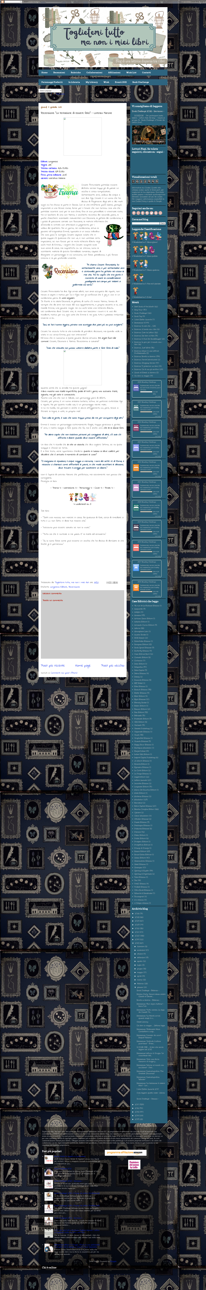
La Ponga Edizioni (141, 774)
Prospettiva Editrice (142, 845)
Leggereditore (139, 777)
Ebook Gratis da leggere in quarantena (69, 1156)
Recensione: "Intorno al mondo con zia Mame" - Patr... (150, 1066)
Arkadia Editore (140, 622)
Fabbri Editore (140, 706)
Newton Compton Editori (144, 809)
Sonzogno (138, 867)
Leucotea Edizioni (141, 783)
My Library (92, 82)
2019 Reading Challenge (147, 521)
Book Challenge (140, 82)
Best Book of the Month (144, 306)
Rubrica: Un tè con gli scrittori (146, 369)
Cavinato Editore (141, 657)
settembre (141, 957)
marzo (140, 980)
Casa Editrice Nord (141, 654)
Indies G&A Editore (141, 754)
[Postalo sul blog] (110, 582)
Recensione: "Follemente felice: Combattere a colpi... (148, 1030)
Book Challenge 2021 (63, 1169)
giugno (140, 969)
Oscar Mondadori (141, 816)
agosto (140, 961)
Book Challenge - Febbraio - (148, 990)
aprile (139, 976)
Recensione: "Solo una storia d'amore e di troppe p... (148, 1060)
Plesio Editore (139, 835)
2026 (137, 913)
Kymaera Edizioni (141, 767)
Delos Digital (139, 670)
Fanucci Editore (140, 709)
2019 (137, 939)
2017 (137, 1104)
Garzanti (137, 725)
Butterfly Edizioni (141, 651)
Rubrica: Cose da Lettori (144, 332)
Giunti (136, 735)
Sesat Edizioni (140, 864)
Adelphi (137, 612)
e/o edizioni (139, 900)
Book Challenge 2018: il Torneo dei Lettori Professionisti (77, 1193)
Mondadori (138, 800)
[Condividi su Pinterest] (117, 582)
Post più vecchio (112, 665)
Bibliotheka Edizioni (142, 641)
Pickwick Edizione (141, 829)
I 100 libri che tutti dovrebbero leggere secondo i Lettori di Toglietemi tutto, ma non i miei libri (77, 1231)
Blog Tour (138, 310)
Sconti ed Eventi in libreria (145, 372)
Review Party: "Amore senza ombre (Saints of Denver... (151, 995)
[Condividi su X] (112, 582)
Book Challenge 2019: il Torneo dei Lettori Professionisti (77, 1205)
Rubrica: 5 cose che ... (143, 326)
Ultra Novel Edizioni (142, 890)
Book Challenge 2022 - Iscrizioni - (68, 1218)
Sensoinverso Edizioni (143, 861)
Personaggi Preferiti (52, 82)
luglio (139, 965)
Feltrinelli (138, 715)
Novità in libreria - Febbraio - (148, 1000)
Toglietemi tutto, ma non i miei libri (150, 385)
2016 (137, 1108)
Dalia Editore (139, 664)
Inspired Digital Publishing (144, 757)
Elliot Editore (139, 696)
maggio (140, 972)
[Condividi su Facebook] (114, 582)
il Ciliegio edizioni (141, 903)
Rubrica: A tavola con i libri (145, 329)
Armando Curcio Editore (144, 625)
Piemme (137, 832)
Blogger (113, 1261)
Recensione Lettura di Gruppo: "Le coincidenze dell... (150, 1054)
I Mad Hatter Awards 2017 (148, 1089)
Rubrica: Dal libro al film (144, 336)
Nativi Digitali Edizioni (143, 806)
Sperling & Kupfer (141, 871)
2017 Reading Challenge (147, 561)
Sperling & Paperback (143, 874)
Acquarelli (138, 609)
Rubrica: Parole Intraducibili (145, 360)
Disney (137, 677)
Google (159, 201)
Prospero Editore (141, 841)
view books (157, 396)
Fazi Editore (139, 712)
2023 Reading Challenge (147, 442)
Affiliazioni (114, 72)
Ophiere (137, 812)
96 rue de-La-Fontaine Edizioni (146, 606)
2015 (137, 1112)
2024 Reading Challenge (147, 422)
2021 (137, 932)
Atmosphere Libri (141, 631)
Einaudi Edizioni (140, 690)
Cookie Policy (141, 201)
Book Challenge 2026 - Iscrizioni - (148, 111)
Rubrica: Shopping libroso (144, 363)
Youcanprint (139, 896)
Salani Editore (140, 858)
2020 (137, 936)
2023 (137, 925)
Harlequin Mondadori (143, 748)
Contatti (146, 72)
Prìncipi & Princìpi (141, 848)
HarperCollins (139, 751)
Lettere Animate (140, 780)
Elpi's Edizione (140, 699)
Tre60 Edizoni (140, 884)
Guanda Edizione (141, 741)
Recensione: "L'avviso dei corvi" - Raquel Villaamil (149, 1036)
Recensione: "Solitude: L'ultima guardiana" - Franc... (149, 1042)
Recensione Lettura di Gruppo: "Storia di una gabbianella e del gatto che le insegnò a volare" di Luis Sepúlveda (77, 1246)
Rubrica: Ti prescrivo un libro (146, 366)
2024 (137, 921)
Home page (83, 665)
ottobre (140, 954)
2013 (137, 1119)
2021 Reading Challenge (147, 482)
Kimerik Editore (140, 764)
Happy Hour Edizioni (142, 745)
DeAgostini (138, 667)
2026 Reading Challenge (147, 382)
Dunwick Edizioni (141, 680)
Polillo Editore (140, 838)
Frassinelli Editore (141, 719)
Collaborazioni (94, 72)
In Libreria (74, 82)
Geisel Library (142, 1022)
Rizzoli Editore (140, 851)
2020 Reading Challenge (147, 502)
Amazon (137, 615)
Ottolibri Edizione (141, 819)
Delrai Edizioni (140, 673)
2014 (137, 1115)
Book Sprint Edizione (142, 648)
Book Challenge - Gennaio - (148, 1099)
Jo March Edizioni (141, 761)
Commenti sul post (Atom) (64, 673)
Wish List (131, 72)
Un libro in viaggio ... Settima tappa (151, 1025)
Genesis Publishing (142, 728)
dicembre (141, 946)
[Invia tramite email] (107, 582)
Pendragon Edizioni (142, 825)
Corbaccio (138, 661)
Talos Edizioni (139, 877)
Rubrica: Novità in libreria (144, 356)
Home (44, 72)
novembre (141, 950)
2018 (137, 943)
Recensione (74, 587)
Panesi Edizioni (140, 822)
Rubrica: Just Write (142, 348)
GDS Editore (139, 722)
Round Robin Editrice (142, 854)
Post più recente (53, 665)
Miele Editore (139, 793)
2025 (137, 917)
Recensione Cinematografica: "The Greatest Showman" (150, 1072)
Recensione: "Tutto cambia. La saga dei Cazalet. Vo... (151, 1011)
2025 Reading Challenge (147, 402)
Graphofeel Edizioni (142, 738)
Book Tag (138, 316)
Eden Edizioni (139, 686)
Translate (60, 94)
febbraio (140, 983)
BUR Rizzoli (139, 638)
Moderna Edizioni (141, 796)
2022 (137, 928)
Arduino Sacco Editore (143, 618)
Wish (106, 82)
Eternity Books (140, 702)
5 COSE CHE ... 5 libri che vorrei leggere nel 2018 (150, 1048)
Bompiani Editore (141, 644)
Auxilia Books (140, 635)
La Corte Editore (141, 770)
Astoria (137, 628)
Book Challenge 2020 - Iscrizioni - (68, 1181)
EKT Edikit (138, 683)
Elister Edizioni (140, 693)
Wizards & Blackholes (143, 893)
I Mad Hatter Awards (143, 319)
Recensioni (59, 72)
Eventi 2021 (121, 82)
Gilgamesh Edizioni (142, 732)
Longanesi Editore (58, 587)
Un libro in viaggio (141, 376)
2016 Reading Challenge (147, 581)
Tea (135, 880)
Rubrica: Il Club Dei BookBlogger (147, 339)
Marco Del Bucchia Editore (145, 790)
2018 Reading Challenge (147, 541)
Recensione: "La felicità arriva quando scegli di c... (148, 1017)
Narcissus (138, 803)
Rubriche (76, 72)
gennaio (140, 987)
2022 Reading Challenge (147, 462)
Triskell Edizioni (140, 887)
